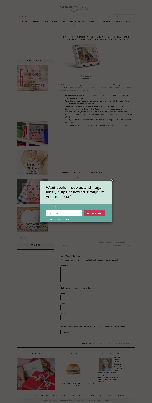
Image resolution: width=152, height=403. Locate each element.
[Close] (112, 180)
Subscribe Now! (94, 213)
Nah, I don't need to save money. (61, 219)
